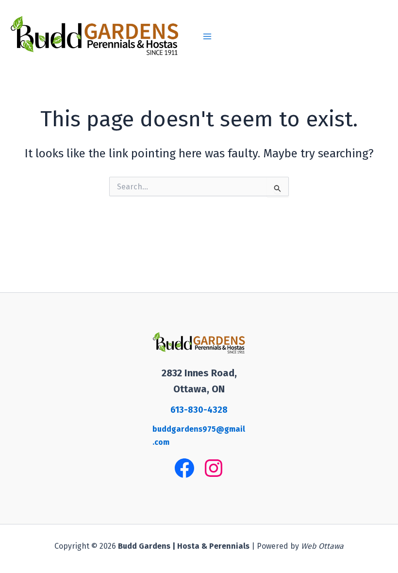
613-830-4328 (199, 409)
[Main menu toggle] (207, 36)
